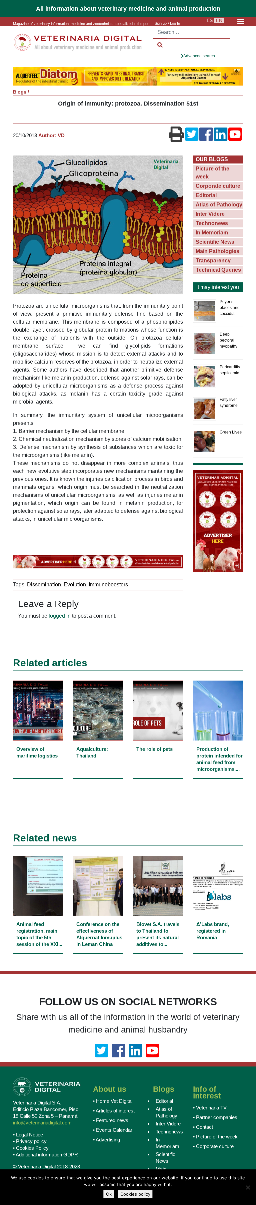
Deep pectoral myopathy (228, 340)
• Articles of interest (114, 1110)
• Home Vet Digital (112, 1100)
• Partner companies (215, 1116)
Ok (109, 1194)
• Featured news (110, 1119)
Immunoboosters (108, 584)
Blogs (19, 91)
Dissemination (44, 584)
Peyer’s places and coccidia (230, 307)
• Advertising (106, 1139)
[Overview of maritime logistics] (38, 762)
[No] (247, 1187)
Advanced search (199, 56)
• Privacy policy (30, 1141)
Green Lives (231, 432)
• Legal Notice (28, 1134)
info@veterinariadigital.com (42, 1122)
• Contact (203, 1126)
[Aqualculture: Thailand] (98, 762)
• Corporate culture (213, 1145)
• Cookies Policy (31, 1147)
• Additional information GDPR (45, 1154)
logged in (60, 615)
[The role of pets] (158, 762)
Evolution (75, 584)
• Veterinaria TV (210, 1107)
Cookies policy (135, 1194)
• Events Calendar (112, 1129)
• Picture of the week (215, 1136)
